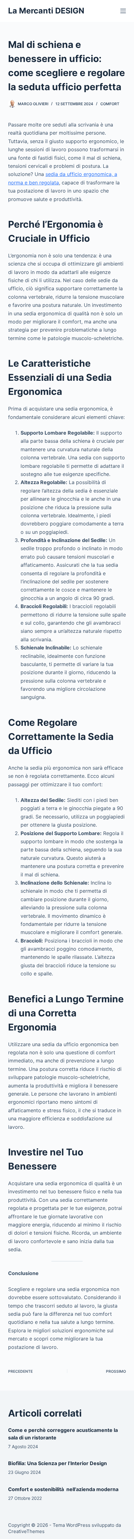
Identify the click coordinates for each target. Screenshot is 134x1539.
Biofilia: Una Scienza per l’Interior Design (57, 1463)
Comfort (109, 103)
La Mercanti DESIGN (46, 10)
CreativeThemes (26, 1531)
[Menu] (123, 11)
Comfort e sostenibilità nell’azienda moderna (63, 1489)
